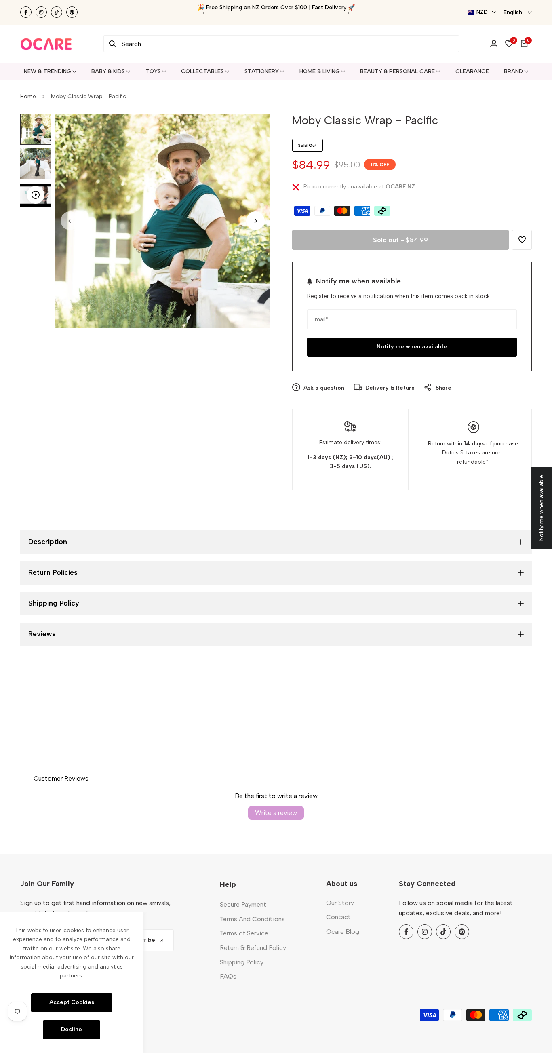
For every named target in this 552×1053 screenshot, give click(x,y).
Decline (71, 1029)
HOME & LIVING (319, 71)
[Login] (493, 43)
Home (28, 96)
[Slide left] (70, 220)
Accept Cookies (71, 1002)
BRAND (513, 71)
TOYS (153, 71)
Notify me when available (412, 346)
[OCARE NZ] (46, 44)
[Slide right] (255, 220)
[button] (522, 240)
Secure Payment (243, 904)
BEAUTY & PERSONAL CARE (397, 71)
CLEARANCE (472, 71)
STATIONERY (261, 71)
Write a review (276, 813)
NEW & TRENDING (47, 71)
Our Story (340, 903)
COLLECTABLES (202, 71)
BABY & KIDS (108, 71)
